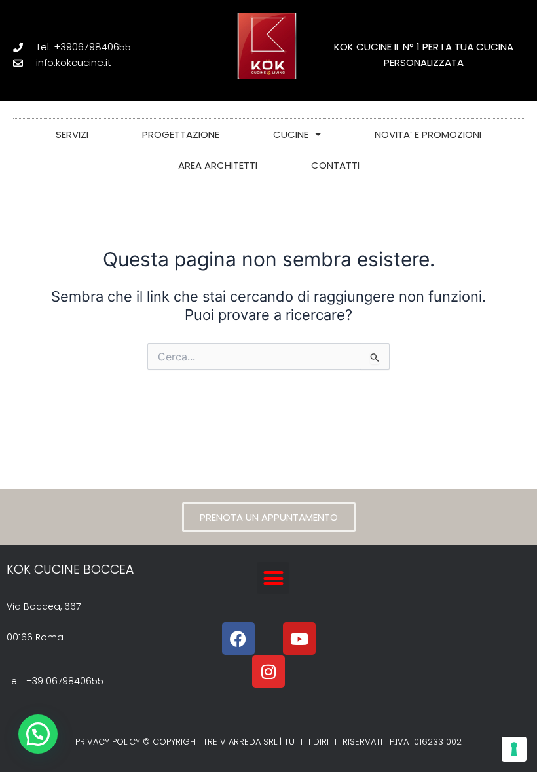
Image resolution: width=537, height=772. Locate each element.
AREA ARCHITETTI (217, 165)
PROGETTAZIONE (180, 134)
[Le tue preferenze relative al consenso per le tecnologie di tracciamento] (514, 749)
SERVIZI (72, 134)
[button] (273, 578)
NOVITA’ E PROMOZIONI (428, 134)
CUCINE (290, 134)
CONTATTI (335, 165)
